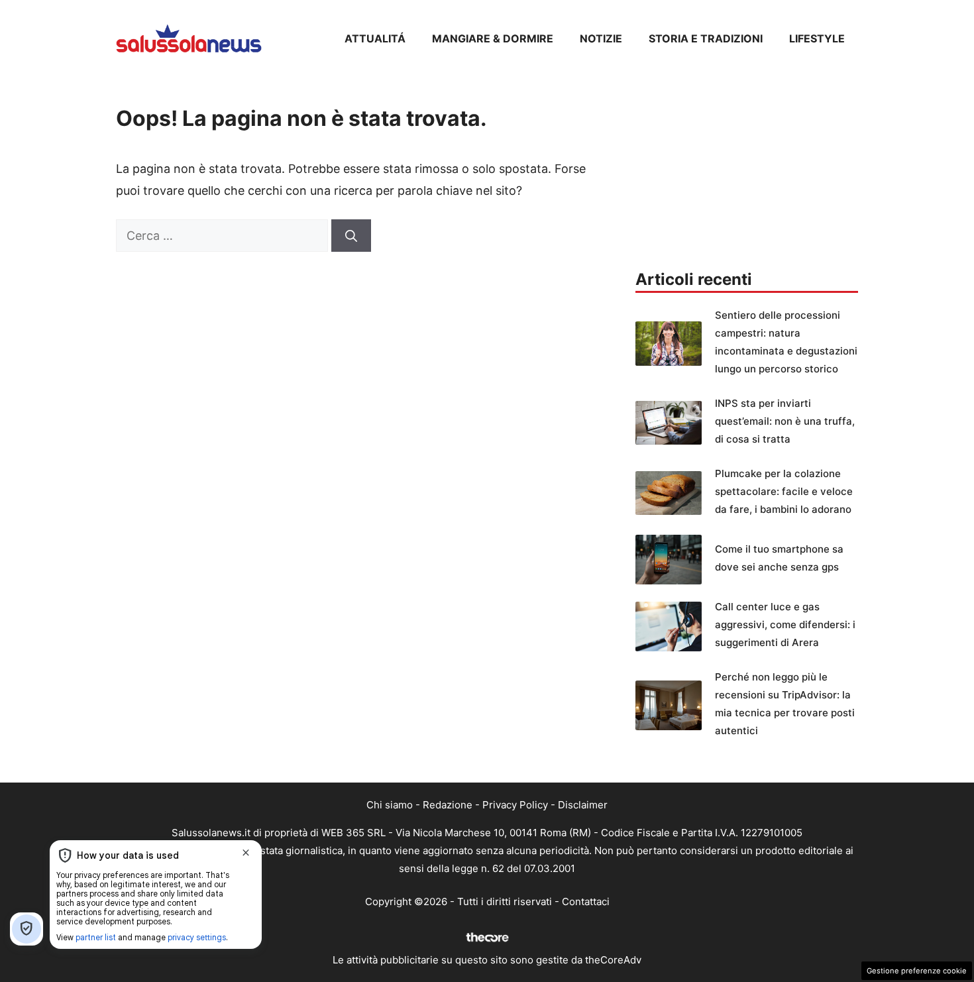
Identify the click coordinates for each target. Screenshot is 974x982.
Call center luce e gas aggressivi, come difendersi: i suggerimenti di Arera (785, 624)
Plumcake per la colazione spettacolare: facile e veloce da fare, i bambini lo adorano (784, 491)
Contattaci (586, 901)
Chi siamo (389, 804)
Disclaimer (583, 804)
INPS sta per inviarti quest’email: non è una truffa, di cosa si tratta (785, 421)
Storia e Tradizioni (706, 38)
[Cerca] (351, 235)
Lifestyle (817, 38)
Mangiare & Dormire (492, 38)
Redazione (447, 804)
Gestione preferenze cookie (917, 970)
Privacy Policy (515, 804)
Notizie (601, 38)
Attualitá (375, 38)
